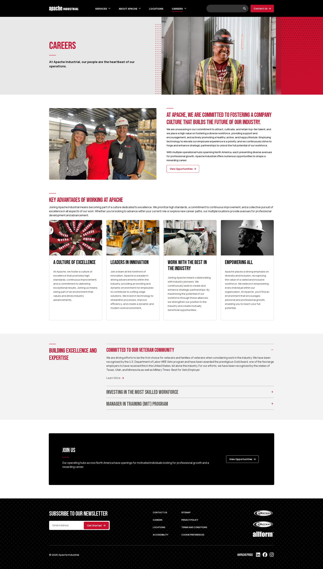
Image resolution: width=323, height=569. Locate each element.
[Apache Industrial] (63, 8)
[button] (108, 8)
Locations (156, 8)
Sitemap (185, 512)
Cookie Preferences (192, 534)
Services (101, 8)
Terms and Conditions (194, 527)
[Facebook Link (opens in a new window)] (265, 554)
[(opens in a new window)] (263, 514)
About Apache (128, 8)
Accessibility (160, 534)
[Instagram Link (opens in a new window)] (272, 554)
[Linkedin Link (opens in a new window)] (258, 554)
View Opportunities (181, 168)
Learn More (113, 378)
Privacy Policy (189, 519)
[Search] (244, 8)
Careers (177, 8)
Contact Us (260, 8)
